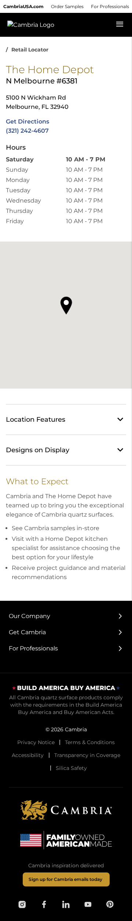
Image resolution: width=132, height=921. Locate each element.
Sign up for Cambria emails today (65, 879)
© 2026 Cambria (66, 729)
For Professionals (110, 6)
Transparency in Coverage (87, 755)
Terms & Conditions (90, 742)
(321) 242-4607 (27, 130)
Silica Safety (71, 768)
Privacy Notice (36, 742)
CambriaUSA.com (23, 6)
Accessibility (28, 755)
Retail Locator (29, 49)
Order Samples (67, 6)
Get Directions (27, 121)
